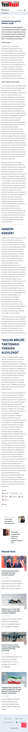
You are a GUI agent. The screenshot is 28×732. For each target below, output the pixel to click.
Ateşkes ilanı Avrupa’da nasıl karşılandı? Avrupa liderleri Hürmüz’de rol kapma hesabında (11, 690)
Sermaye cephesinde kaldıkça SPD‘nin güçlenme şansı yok (17, 537)
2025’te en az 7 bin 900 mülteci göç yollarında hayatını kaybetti (10, 611)
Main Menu (6, 13)
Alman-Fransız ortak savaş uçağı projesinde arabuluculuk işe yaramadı (10, 648)
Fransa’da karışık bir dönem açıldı (10, 520)
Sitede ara (6, 10)
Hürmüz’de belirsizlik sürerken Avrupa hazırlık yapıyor (10, 573)
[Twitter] (19, 10)
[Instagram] (22, 10)
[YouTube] (24, 10)
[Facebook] (17, 10)
